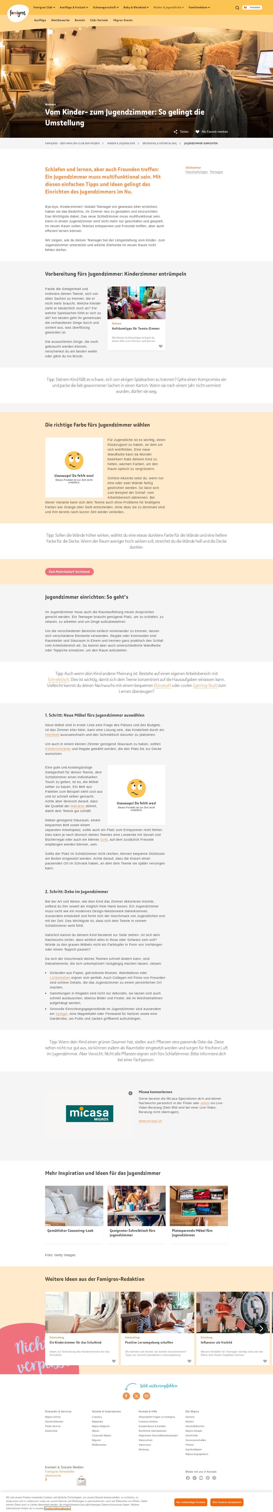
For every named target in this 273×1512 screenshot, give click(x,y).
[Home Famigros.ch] (18, 13)
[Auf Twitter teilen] (136, 1396)
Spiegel (61, 1014)
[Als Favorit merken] (161, 346)
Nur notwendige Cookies (190, 1502)
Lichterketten (60, 978)
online (205, 1103)
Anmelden (255, 7)
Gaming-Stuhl (205, 685)
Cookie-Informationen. (57, 1508)
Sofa (104, 839)
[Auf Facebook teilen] (126, 1396)
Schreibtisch (58, 679)
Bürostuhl (162, 685)
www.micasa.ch (150, 1121)
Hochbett (52, 735)
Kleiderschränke (58, 749)
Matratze (77, 806)
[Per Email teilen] (146, 1396)
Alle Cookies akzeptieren (226, 1502)
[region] (136, 1502)
